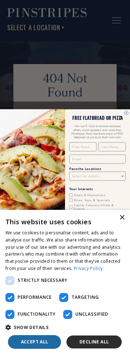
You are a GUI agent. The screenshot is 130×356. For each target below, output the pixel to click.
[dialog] (65, 283)
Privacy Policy (88, 268)
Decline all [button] (94, 342)
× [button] (122, 217)
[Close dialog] (126, 113)
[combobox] (96, 176)
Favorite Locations (85, 169)
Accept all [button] (34, 342)
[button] (65, 327)
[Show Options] (122, 176)
